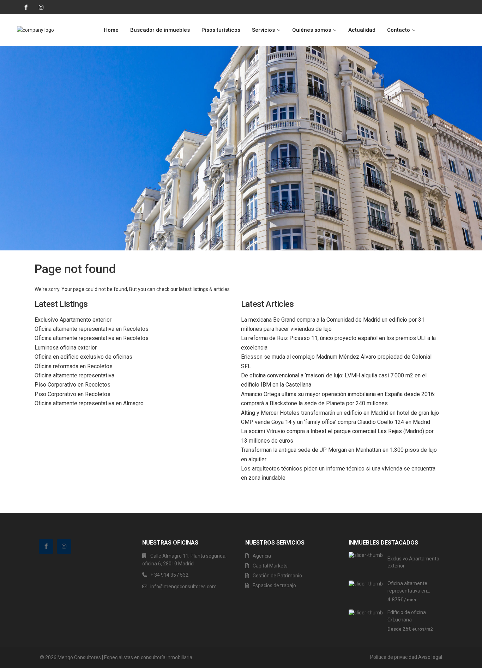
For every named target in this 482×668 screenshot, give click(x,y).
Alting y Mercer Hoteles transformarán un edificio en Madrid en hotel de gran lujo (340, 412)
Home (111, 30)
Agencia (262, 556)
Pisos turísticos (220, 30)
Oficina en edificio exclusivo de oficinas (83, 356)
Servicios (263, 30)
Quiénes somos (311, 30)
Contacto (398, 30)
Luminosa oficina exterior (66, 347)
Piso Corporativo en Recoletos (72, 384)
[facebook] (24, 7)
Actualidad (361, 30)
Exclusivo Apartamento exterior (73, 319)
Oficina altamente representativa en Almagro (89, 403)
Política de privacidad (393, 657)
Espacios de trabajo (274, 585)
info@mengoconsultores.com (183, 586)
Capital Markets (270, 566)
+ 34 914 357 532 (169, 575)
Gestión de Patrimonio (277, 575)
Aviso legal (430, 657)
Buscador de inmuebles (160, 30)
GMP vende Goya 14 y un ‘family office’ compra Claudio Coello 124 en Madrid (335, 422)
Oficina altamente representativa (74, 375)
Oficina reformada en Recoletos (74, 366)
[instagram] (38, 7)
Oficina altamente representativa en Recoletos (92, 329)
